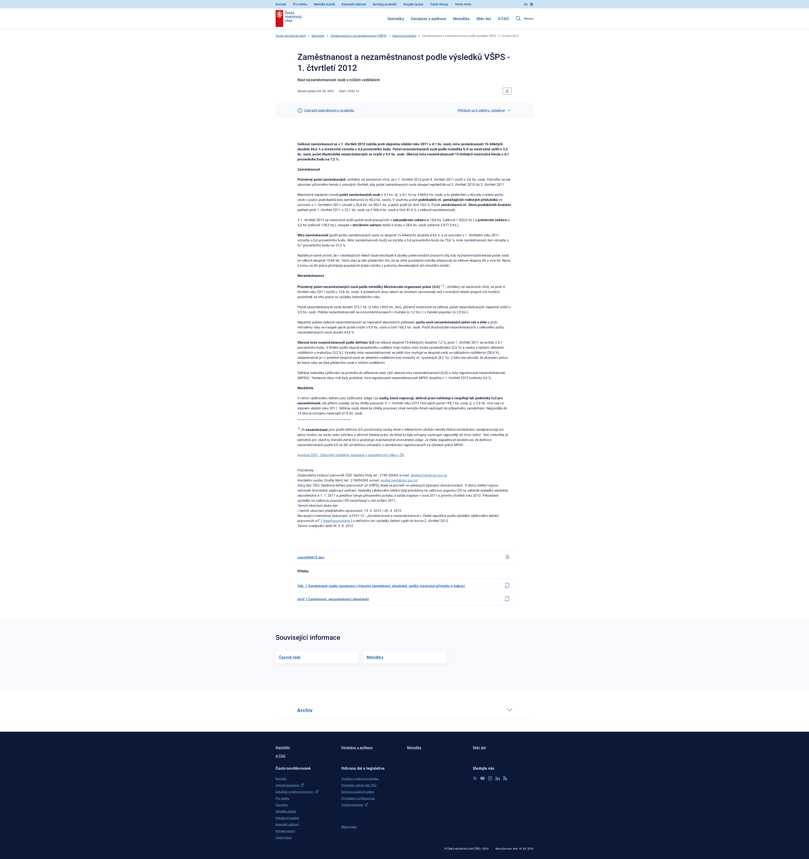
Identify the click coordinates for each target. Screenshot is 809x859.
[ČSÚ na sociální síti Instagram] (490, 778)
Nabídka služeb (324, 4)
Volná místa (463, 4)
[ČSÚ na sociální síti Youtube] (482, 778)
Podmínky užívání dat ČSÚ (358, 785)
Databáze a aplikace (428, 18)
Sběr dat (483, 18)
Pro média (300, 4)
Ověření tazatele (352, 805)
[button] (306, 768)
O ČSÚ (503, 18)
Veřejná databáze (287, 785)
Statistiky (395, 18)
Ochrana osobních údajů (357, 791)
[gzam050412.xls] (507, 598)
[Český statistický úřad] (289, 18)
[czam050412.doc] (507, 557)
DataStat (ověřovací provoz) (294, 791)
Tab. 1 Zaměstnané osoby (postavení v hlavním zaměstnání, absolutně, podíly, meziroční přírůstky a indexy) (381, 586)
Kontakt (281, 4)
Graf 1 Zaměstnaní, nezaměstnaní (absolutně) (333, 599)
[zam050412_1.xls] (507, 585)
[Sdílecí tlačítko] (507, 91)
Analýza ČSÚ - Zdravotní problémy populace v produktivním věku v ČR (350, 455)
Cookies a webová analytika (360, 778)
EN (525, 4)
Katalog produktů (385, 4)
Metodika (461, 18)
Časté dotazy (439, 4)
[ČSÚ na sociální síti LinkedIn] (498, 778)
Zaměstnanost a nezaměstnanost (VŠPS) (359, 36)
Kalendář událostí (354, 4)
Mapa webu (349, 826)
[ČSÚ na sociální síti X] (475, 778)
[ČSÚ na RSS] (505, 778)
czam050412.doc (310, 557)
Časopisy (282, 805)
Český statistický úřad (291, 36)
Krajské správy (413, 4)
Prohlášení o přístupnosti (358, 798)
